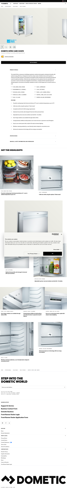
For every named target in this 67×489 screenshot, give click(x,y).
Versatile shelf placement (19, 94)
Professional (8, 6)
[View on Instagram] (2, 423)
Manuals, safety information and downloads (22, 141)
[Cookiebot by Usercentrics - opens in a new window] (53, 234)
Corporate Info (4, 449)
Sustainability (4, 456)
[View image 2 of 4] (6, 47)
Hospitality (15, 3)
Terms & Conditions (5, 446)
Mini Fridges (23, 6)
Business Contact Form (9, 409)
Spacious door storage (18, 92)
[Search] (65, 3)
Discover (3, 428)
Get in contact (33, 62)
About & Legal (4, 435)
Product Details (14, 69)
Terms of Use (3, 444)
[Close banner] (61, 234)
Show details (56, 249)
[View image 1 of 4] (2, 47)
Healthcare (21, 3)
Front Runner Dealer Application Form (14, 417)
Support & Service (7, 406)
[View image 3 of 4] (10, 47)
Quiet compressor (41, 86)
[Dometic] (4, 3)
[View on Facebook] (5, 423)
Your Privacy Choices (33, 253)
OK (52, 253)
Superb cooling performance (44, 97)
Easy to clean (16, 97)
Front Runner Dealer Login (17, 414)
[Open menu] (10, 3)
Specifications (13, 135)
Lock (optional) (41, 89)
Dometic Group (8, 451)
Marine (39, 3)
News (6, 431)
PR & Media (7, 458)
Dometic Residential (9, 433)
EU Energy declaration (9, 56)
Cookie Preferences (5, 442)
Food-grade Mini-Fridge (19, 86)
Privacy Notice (4, 438)
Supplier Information (5, 453)
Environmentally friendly (19, 89)
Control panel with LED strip (44, 94)
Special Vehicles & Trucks (31, 3)
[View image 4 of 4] (14, 47)
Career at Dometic (9, 462)
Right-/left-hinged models (43, 92)
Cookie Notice (4, 440)
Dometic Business (14, 412)
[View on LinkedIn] (9, 423)
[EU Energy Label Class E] (2, 57)
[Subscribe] (64, 387)
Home (2, 6)
